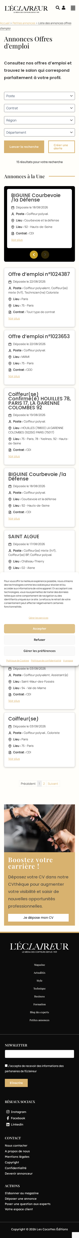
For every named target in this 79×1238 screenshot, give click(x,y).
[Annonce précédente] (34, 255)
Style (39, 980)
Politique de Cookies (17, 660)
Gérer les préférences (39, 651)
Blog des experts (39, 1012)
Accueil (5, 23)
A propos (68, 660)
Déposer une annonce (21, 1198)
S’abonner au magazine (22, 1193)
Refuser (39, 640)
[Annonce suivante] (45, 255)
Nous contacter (16, 1145)
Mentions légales (17, 1157)
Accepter (39, 628)
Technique (39, 988)
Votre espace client (19, 1209)
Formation (39, 1004)
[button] (73, 9)
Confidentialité (16, 1168)
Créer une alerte (61, 146)
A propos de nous (17, 1151)
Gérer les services (38, 617)
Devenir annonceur (19, 1173)
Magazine (39, 964)
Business (39, 996)
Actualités (39, 972)
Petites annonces (24, 23)
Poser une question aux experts (27, 1204)
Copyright (12, 1162)
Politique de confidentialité (46, 660)
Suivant (53, 783)
